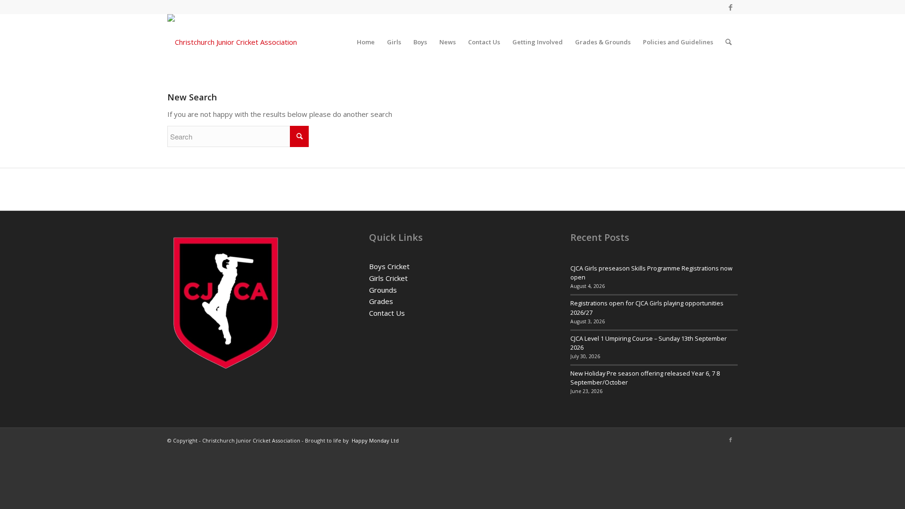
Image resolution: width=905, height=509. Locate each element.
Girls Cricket (388, 278)
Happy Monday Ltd (375, 440)
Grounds (383, 290)
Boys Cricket (389, 266)
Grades (381, 301)
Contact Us (387, 313)
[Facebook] (731, 7)
